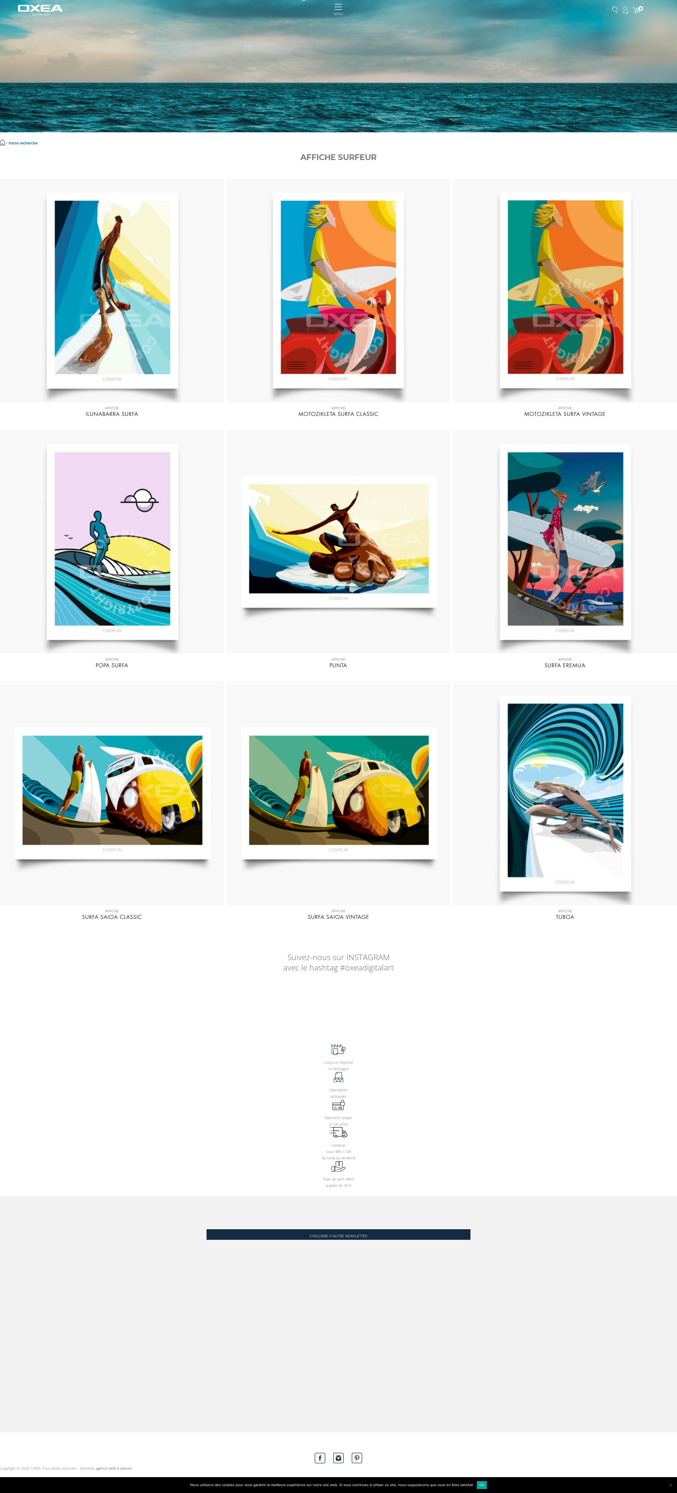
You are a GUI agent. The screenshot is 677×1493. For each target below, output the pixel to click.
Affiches (6, 1257)
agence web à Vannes (114, 1468)
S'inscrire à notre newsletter (338, 1235)
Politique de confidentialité (22, 1334)
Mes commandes (14, 1349)
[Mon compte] (625, 10)
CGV (3, 1303)
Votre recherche (23, 143)
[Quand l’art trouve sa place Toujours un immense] (127, 1003)
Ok (481, 1485)
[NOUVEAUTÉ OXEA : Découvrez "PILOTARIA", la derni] (465, 1003)
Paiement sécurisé (15, 1326)
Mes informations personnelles (25, 1365)
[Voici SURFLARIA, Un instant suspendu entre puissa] (42, 1003)
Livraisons (8, 1319)
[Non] (670, 1485)
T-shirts (6, 1273)
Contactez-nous (20, 1419)
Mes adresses (11, 1357)
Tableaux (7, 1265)
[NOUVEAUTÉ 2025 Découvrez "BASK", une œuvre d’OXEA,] (550, 1003)
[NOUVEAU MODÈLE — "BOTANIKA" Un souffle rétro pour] (296, 1003)
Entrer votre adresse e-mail (229, 1221)
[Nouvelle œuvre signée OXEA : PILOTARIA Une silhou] (380, 1003)
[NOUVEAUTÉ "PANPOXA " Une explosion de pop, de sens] (211, 1003)
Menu (338, 13)
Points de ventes (14, 1295)
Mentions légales (14, 1311)
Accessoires (10, 1280)
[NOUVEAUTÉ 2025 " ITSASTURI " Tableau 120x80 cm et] (634, 1003)
